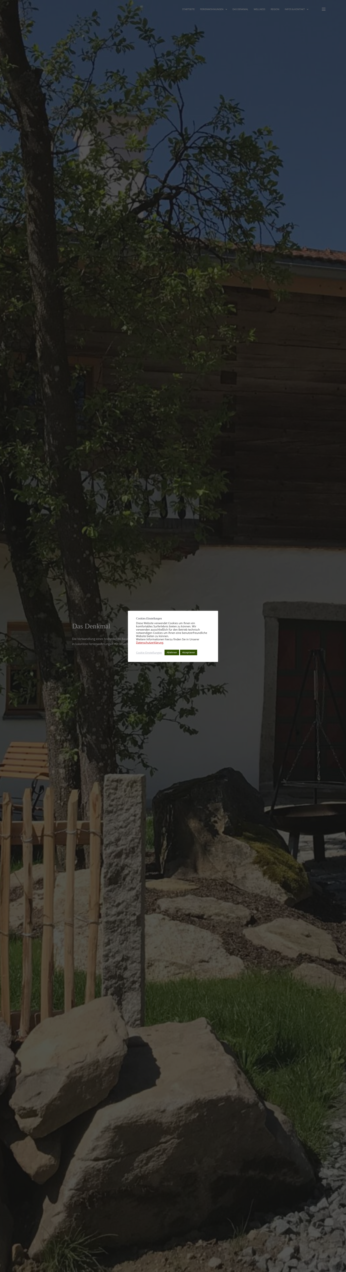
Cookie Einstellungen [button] (149, 652)
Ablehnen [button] (172, 652)
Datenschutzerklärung (149, 642)
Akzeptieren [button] (188, 652)
